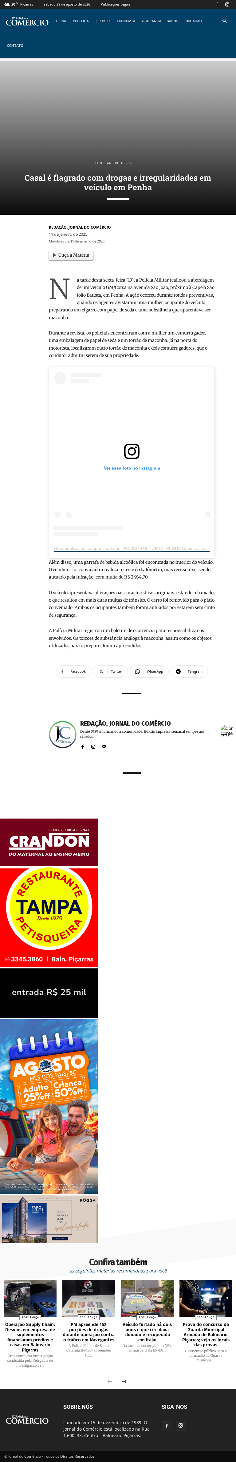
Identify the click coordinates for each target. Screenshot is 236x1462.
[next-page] (124, 1382)
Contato (15, 45)
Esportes (102, 20)
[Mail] (104, 745)
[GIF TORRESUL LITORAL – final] (49, 1016)
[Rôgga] (49, 1241)
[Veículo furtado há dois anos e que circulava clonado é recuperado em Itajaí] (147, 1298)
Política (81, 20)
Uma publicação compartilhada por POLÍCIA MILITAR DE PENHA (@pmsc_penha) (134, 548)
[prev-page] (110, 1382)
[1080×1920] (49, 1192)
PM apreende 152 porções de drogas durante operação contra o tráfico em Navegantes (89, 1332)
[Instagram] (227, 4)
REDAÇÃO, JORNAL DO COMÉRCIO (80, 227)
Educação (192, 20)
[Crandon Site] (49, 864)
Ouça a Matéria (73, 255)
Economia (126, 20)
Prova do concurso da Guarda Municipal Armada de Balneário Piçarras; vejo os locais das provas (206, 1335)
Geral (61, 20)
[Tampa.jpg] (49, 965)
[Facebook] (217, 4)
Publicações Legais (115, 4)
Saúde (172, 20)
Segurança (151, 20)
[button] (224, 21)
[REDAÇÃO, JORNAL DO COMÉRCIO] (63, 734)
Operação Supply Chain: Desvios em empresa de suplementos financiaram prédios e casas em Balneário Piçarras (30, 1337)
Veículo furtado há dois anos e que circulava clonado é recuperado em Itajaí (147, 1332)
